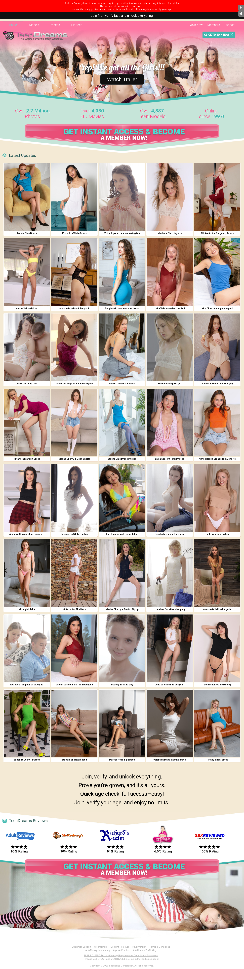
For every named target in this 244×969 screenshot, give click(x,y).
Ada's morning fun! (26, 383)
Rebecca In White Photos (74, 534)
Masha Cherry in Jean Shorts (74, 459)
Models (34, 25)
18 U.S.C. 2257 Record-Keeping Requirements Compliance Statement (121, 955)
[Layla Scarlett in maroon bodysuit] (74, 648)
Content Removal (120, 946)
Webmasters (100, 946)
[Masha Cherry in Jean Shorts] (74, 422)
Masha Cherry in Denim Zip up (122, 609)
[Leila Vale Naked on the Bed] (170, 272)
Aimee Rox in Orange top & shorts (217, 459)
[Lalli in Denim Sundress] (122, 347)
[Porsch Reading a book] (122, 723)
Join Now (196, 25)
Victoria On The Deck (74, 609)
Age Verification (121, 950)
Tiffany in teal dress (217, 759)
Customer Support (81, 946)
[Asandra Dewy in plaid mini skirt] (27, 498)
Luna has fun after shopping (170, 609)
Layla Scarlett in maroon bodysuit (74, 684)
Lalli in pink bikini (26, 609)
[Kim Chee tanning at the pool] (217, 272)
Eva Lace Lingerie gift (169, 383)
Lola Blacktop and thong (217, 684)
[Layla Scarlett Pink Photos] (170, 422)
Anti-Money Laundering (97, 950)
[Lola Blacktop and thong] (217, 648)
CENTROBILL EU (120, 959)
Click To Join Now (216, 34)
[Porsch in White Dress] (74, 197)
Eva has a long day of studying (26, 684)
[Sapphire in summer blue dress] (122, 272)
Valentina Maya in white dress (169, 759)
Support (230, 25)
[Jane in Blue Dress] (27, 197)
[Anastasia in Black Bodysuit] (74, 272)
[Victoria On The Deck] (74, 573)
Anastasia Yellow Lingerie (217, 609)
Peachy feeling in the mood (170, 534)
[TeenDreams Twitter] (241, 14)
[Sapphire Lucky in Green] (27, 723)
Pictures (76, 25)
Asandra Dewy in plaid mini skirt (26, 534)
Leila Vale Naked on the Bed (170, 308)
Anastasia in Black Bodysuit (74, 308)
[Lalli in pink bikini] (27, 573)
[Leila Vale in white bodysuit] (170, 648)
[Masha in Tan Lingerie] (170, 197)
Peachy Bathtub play (122, 684)
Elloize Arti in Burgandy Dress (217, 233)
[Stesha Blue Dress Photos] (122, 422)
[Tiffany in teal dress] (217, 723)
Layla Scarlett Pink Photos (169, 459)
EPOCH (101, 959)
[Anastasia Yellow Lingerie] (217, 573)
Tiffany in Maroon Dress (26, 459)
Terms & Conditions (160, 946)
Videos (55, 25)
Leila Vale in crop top (217, 534)
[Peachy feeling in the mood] (170, 498)
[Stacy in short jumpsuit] (74, 723)
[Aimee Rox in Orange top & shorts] (217, 422)
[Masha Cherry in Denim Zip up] (122, 573)
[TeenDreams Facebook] (241, 8)
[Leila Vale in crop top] (217, 498)
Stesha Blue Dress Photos (122, 459)
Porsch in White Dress (74, 233)
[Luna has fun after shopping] (170, 573)
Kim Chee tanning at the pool (217, 308)
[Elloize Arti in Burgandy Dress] (217, 197)
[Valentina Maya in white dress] (170, 723)
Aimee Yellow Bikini (26, 308)
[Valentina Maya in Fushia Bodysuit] (74, 347)
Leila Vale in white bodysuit (169, 684)
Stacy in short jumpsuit (74, 759)
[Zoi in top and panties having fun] (122, 197)
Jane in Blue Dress (27, 233)
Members (213, 25)
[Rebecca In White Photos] (74, 498)
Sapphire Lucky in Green (27, 759)
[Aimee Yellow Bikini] (27, 272)
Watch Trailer (122, 79)
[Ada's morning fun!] (27, 347)
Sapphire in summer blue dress (122, 308)
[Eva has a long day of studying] (27, 648)
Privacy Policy (139, 946)
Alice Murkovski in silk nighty (217, 383)
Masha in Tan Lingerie (170, 233)
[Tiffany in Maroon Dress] (27, 422)
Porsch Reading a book (122, 759)
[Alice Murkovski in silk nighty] (217, 347)
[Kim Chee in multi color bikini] (122, 498)
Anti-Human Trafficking (144, 950)
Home (13, 25)
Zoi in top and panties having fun (122, 233)
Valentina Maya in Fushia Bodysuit (74, 383)
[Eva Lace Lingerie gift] (170, 347)
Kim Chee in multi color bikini (122, 534)
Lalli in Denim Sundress (122, 383)
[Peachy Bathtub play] (122, 648)
